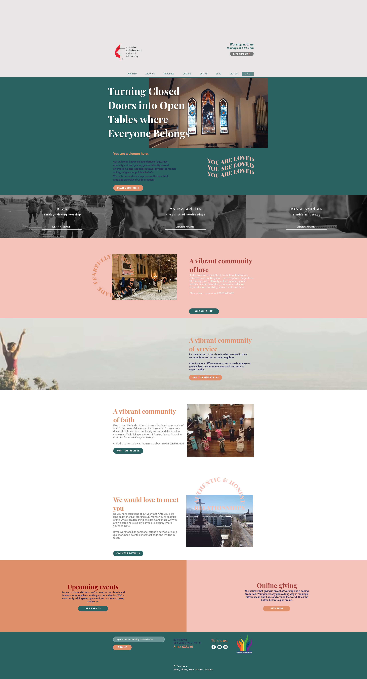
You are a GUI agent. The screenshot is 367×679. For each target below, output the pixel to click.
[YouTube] (219, 647)
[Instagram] (225, 647)
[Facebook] (213, 647)
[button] (150, 73)
